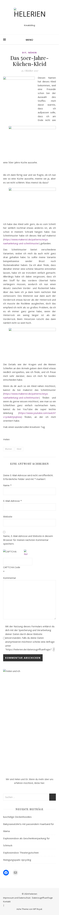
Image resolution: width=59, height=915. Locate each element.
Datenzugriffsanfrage (42, 897)
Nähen (32, 52)
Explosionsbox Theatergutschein (21, 852)
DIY (24, 52)
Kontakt (7, 901)
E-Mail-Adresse (12, 500)
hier (42, 782)
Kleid (19, 449)
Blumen (8, 449)
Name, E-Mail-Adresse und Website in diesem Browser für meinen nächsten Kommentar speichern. (28, 539)
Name (7, 485)
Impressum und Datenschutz (17, 897)
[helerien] (29, 15)
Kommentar (9, 577)
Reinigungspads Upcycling (17, 859)
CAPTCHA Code (11, 567)
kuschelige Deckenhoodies (17, 816)
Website (7, 516)
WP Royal (37, 909)
